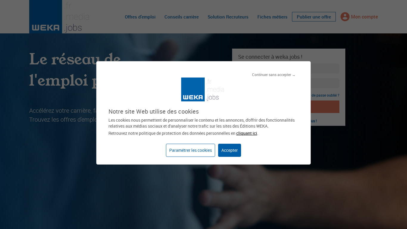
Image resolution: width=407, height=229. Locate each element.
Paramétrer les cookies (190, 150)
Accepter (229, 150)
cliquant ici (246, 133)
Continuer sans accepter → (274, 74)
